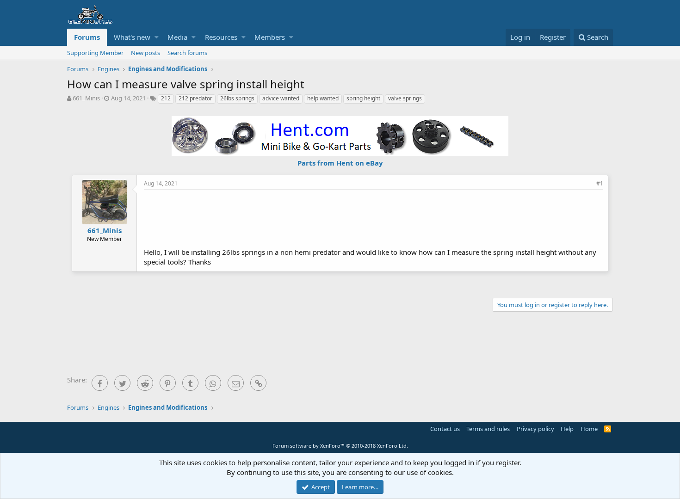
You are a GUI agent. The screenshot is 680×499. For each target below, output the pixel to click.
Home (589, 429)
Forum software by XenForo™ (340, 445)
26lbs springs (237, 98)
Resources (221, 37)
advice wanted (280, 98)
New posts (145, 53)
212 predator (195, 98)
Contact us (445, 429)
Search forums (187, 53)
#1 (599, 183)
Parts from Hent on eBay (340, 162)
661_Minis (86, 98)
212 (166, 98)
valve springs (405, 98)
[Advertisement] (373, 217)
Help (567, 429)
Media (177, 37)
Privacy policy (535, 429)
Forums (87, 37)
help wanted (323, 98)
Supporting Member (95, 53)
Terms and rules (488, 429)
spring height (363, 98)
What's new (132, 37)
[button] (156, 37)
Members (269, 37)
